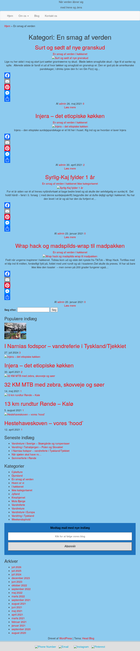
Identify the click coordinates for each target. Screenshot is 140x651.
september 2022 (21, 589)
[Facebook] (70, 75)
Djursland (17, 475)
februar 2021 (19, 622)
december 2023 (21, 578)
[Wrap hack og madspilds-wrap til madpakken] (70, 256)
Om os (23, 16)
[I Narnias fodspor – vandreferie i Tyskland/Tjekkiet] (15, 330)
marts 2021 (18, 618)
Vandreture (18, 508)
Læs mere (70, 107)
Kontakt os (51, 16)
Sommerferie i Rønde (24, 458)
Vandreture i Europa (23, 512)
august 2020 (19, 633)
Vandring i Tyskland (23, 516)
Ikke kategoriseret (87, 183)
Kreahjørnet (18, 497)
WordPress (65, 638)
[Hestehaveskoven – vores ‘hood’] (24, 414)
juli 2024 (16, 574)
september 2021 (21, 600)
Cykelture (17, 472)
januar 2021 (19, 625)
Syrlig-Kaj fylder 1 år (70, 177)
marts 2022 (18, 596)
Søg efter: (10, 310)
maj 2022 (17, 592)
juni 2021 (17, 607)
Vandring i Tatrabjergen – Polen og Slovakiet (37, 447)
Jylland (16, 494)
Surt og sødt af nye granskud (70, 47)
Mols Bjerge (18, 501)
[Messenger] (70, 93)
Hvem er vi (18, 483)
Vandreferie (18, 505)
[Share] (70, 99)
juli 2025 (16, 570)
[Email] (70, 81)
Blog (36, 16)
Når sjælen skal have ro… (26, 454)
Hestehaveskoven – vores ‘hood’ (43, 423)
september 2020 (21, 629)
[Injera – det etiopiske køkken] (70, 126)
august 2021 (19, 603)
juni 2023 (17, 581)
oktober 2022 (19, 585)
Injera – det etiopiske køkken (70, 116)
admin (63, 103)
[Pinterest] (70, 87)
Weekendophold (21, 519)
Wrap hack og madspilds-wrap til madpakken (70, 245)
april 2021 (17, 614)
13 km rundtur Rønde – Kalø (38, 403)
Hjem (10, 16)
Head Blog (88, 638)
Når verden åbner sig (71, 2)
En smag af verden (64, 54)
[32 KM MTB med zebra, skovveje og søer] (29, 375)
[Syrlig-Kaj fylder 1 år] (70, 187)
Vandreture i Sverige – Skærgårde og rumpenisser (41, 443)
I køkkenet (81, 54)
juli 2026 (16, 567)
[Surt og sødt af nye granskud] (70, 57)
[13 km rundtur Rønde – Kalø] (22, 394)
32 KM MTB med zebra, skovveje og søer (54, 384)
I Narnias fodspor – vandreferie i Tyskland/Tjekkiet (65, 346)
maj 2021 (17, 611)
